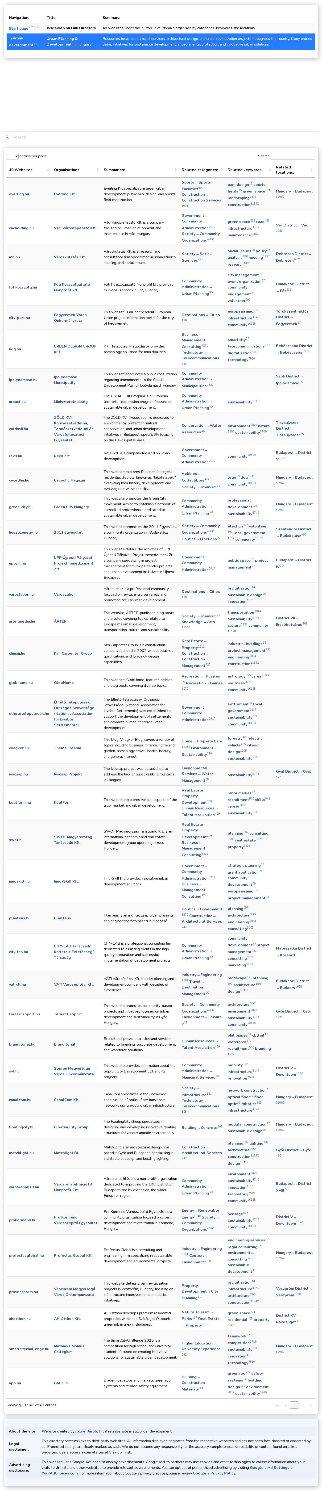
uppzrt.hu (17, 563)
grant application (245, 872)
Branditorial (64, 1044)
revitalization (241, 588)
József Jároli (86, 1431)
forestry (238, 738)
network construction (249, 1090)
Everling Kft (64, 194)
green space (256, 191)
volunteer (239, 300)
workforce (240, 1042)
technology (241, 359)
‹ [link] (285, 1405)
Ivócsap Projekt (68, 774)
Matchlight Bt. (66, 1153)
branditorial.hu (22, 1044)
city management (245, 275)
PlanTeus (62, 918)
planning (238, 833)
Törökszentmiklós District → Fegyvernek (292, 317)
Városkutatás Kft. (70, 257)
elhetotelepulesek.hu (29, 713)
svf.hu (14, 1071)
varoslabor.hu (21, 594)
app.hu (15, 1383)
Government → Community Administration (198, 221)
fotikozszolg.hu (23, 287)
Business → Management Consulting (195, 340)
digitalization (242, 353)
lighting (259, 1143)
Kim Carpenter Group (73, 653)
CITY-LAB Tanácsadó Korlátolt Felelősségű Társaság (74, 952)
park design (240, 184)
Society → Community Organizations (201, 1223)
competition (242, 1342)
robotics (251, 1103)
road (263, 221)
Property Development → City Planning (200, 1292)
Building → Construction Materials (193, 1383)
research (239, 264)
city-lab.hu (18, 952)
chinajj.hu (17, 653)
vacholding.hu (21, 228)
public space (241, 560)
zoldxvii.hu (18, 428)
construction (243, 204)
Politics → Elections (201, 539)
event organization (246, 281)
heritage (238, 1214)
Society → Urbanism (201, 487)
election (238, 526)
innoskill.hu (19, 881)
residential (240, 1319)
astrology (239, 676)
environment (242, 426)
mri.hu (14, 257)
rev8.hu (15, 456)
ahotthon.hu (20, 1318)
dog (248, 477)
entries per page (32, 156)
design (238, 991)
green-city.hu (21, 507)
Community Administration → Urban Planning (197, 287)
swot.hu (16, 839)
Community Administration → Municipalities (198, 379)
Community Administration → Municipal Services (201, 1071)
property (239, 847)
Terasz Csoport (68, 1014)
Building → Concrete (202, 1127)
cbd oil (260, 1035)
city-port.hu (19, 317)
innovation (240, 601)
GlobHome (64, 682)
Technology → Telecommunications (200, 357)
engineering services (248, 1240)
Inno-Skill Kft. (66, 881)
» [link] (311, 1405)
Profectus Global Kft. (73, 1255)
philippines (239, 1035)
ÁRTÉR (60, 621)
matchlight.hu (21, 1153)
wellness (240, 683)
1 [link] (294, 1405)
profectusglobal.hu (26, 1255)
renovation (241, 1078)
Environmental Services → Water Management (197, 774)
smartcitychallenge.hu (29, 1349)
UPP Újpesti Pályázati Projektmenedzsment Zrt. (73, 563)
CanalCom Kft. (67, 1099)
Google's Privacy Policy (214, 1473)
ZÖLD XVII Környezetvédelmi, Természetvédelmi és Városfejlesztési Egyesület (74, 429)
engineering (242, 657)
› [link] (302, 1405)
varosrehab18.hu (24, 1187)
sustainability (243, 402)
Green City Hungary (71, 507)
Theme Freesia (67, 748)
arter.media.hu (22, 621)
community (242, 324)
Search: (264, 156)
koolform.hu (20, 802)
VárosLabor (64, 594)
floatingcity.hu (21, 1127)
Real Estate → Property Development (197, 796)
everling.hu (19, 194)
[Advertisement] (161, 96)
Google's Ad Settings (269, 1467)
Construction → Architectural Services (202, 921)
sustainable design (247, 595)
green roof (239, 1373)
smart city (238, 339)
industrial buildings (247, 643)
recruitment (241, 799)
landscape (240, 978)
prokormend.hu (22, 1220)
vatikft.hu (17, 984)
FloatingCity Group (71, 1127)
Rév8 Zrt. (62, 456)
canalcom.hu (20, 1099)
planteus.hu (19, 918)
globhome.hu (21, 682)
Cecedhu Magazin (69, 480)
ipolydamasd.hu (23, 379)
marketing (240, 965)
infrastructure (243, 228)
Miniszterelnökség (71, 401)
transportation (244, 612)
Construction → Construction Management (196, 659)
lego (234, 477)
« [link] (277, 1405)
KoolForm (63, 802)
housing (259, 257)
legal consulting (244, 1247)
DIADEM (61, 1383)
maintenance (243, 235)
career (261, 676)
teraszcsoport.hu (24, 1014)
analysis (238, 257)
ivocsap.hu (18, 774)
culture (238, 625)
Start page (24, 28)
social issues (241, 251)
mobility (238, 1065)
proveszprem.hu (23, 1291)
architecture (242, 915)
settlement (240, 704)
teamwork (240, 1336)
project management (249, 650)
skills (262, 799)
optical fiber (240, 1097)
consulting (241, 928)
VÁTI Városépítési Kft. (74, 984)
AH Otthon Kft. (67, 1318)
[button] (47, 170)
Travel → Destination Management (195, 988)
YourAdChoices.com (60, 1473)
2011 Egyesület (68, 532)
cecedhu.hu (19, 480)
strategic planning (246, 865)
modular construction (249, 1124)
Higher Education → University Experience (201, 1348)
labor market (241, 793)
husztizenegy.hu (23, 532)
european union (243, 311)
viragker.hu (19, 748)
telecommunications (249, 346)
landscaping (242, 198)
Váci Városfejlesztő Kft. (75, 228)
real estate (249, 840)
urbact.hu (17, 401)
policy (263, 251)
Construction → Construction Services (202, 200)
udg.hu (15, 349)
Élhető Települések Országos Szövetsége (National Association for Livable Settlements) (74, 714)
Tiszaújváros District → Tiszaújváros (290, 429)
